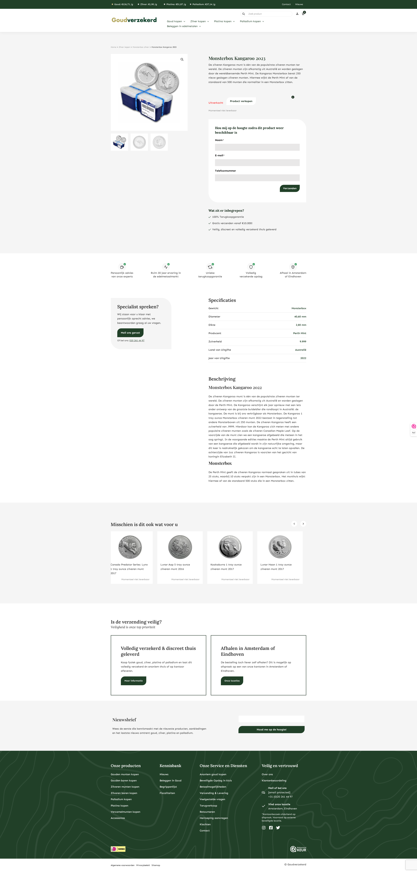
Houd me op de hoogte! (272, 729)
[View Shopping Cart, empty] (303, 14)
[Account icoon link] (297, 14)
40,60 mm (300, 316)
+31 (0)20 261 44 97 (280, 796)
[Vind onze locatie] (263, 806)
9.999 (303, 341)
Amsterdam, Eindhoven (282, 808)
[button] (183, 21)
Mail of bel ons (277, 788)
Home (113, 47)
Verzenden (289, 188)
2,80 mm (301, 324)
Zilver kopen (124, 47)
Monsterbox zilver (141, 47)
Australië (300, 349)
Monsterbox (299, 308)
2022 (303, 358)
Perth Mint (299, 333)
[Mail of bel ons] (263, 792)
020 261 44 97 (136, 340)
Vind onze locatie (279, 804)
